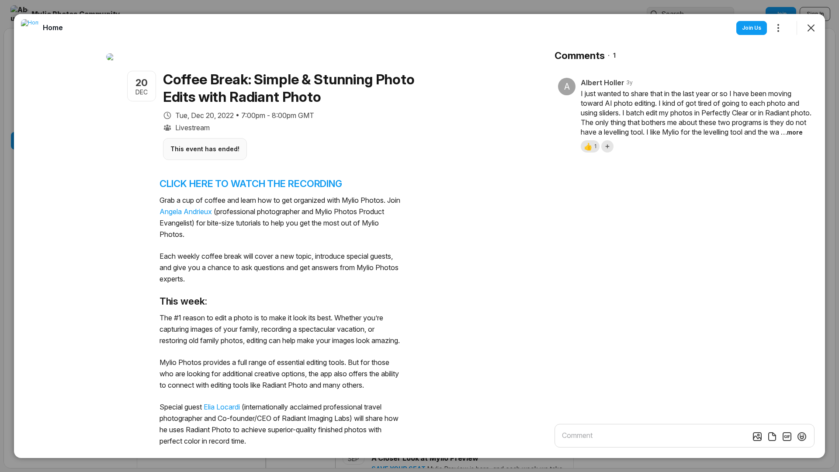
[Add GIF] (787, 437)
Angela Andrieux (185, 211)
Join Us (751, 27)
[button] (590, 146)
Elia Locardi (222, 407)
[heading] (53, 27)
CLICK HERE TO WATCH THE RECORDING (250, 183)
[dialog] (419, 236)
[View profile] (29, 28)
